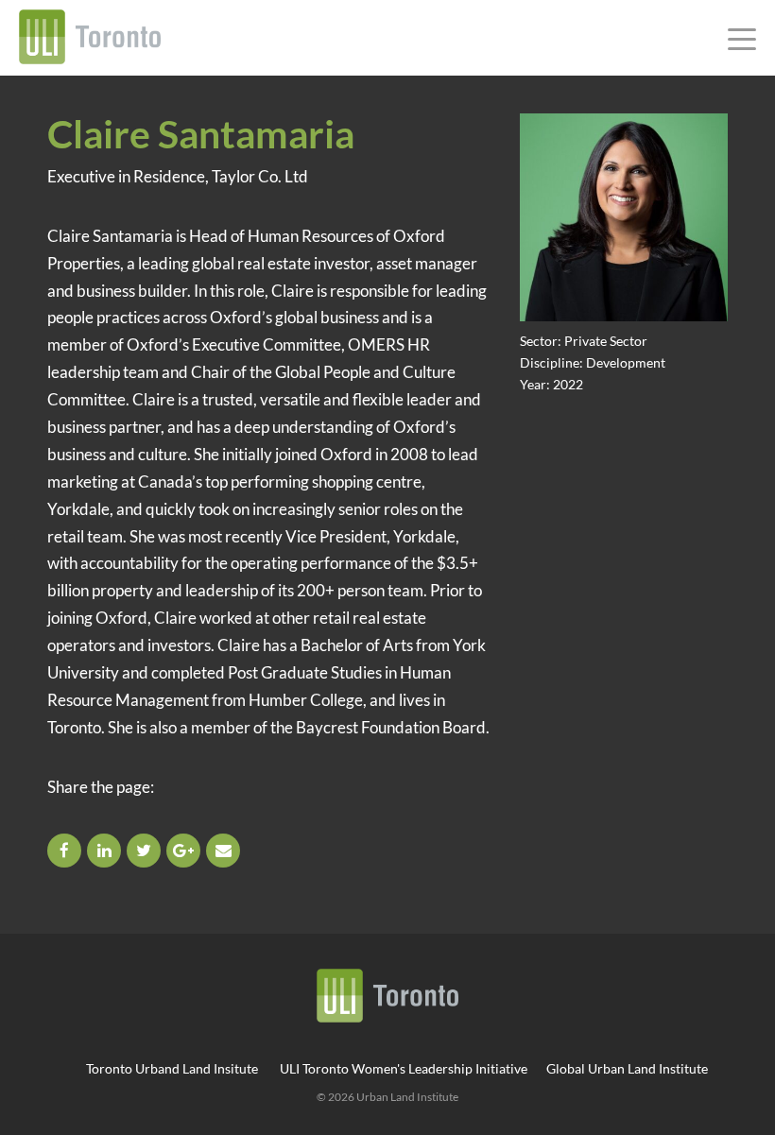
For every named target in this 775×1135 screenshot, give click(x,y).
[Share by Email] (224, 850)
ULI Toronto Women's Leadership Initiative (403, 1068)
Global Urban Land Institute (627, 1068)
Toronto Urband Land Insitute (172, 1068)
